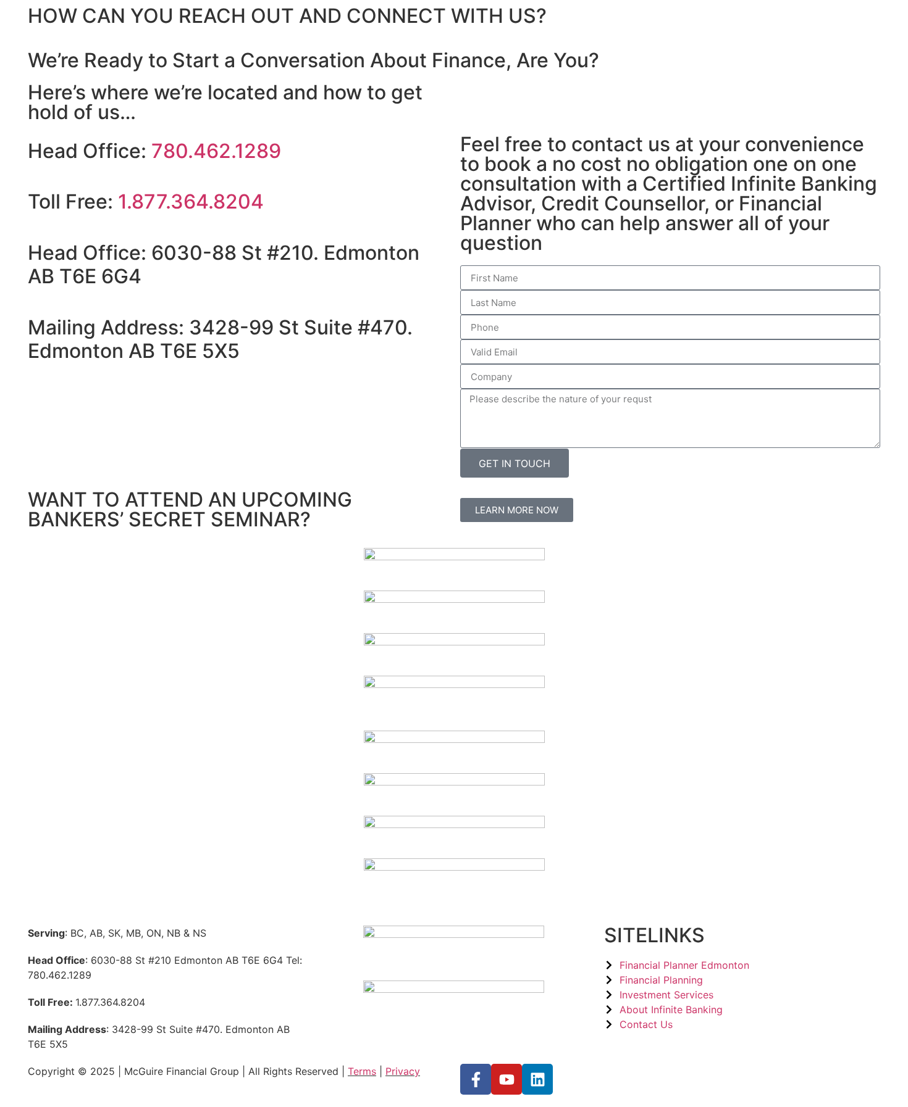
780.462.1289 (216, 151)
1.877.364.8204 (191, 201)
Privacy (402, 1071)
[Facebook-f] (475, 1079)
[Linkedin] (537, 1079)
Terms (362, 1071)
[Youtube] (506, 1079)
